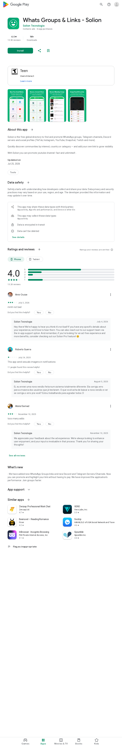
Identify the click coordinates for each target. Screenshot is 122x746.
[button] (17, 105)
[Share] (39, 50)
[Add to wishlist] (48, 50)
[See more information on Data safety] (28, 182)
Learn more (26, 81)
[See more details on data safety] (18, 237)
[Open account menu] (116, 4)
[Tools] (13, 172)
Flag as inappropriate (22, 546)
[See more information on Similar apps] (28, 500)
